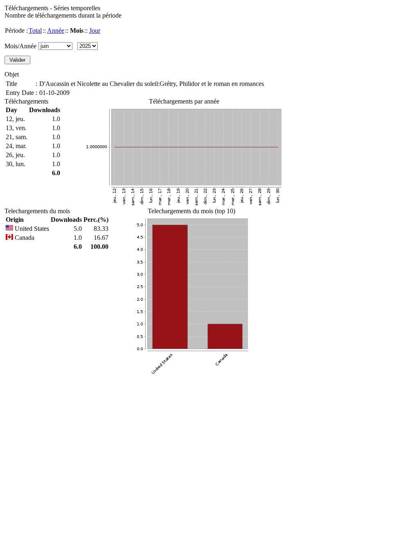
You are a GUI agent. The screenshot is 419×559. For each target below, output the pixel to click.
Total (35, 30)
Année (55, 30)
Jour (94, 30)
